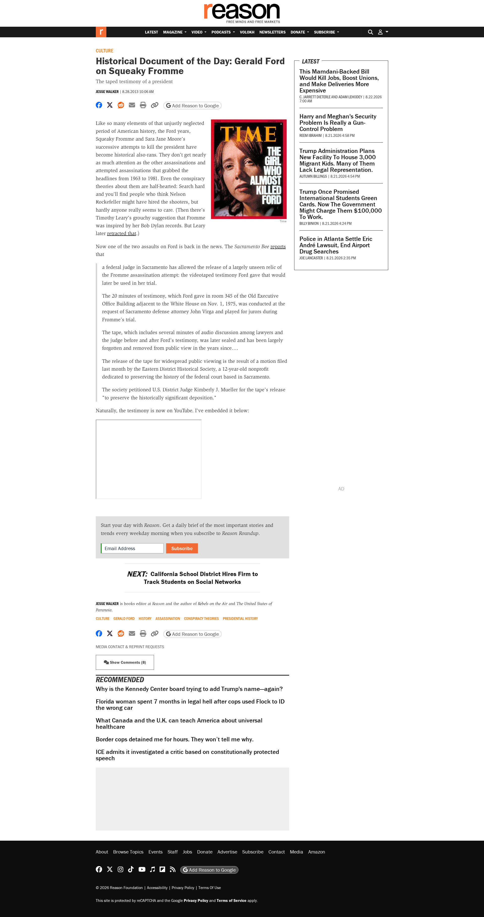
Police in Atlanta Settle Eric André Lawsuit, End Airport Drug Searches (335, 245)
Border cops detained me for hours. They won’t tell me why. (175, 739)
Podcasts (221, 32)
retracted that (121, 233)
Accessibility (157, 887)
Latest (151, 32)
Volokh (247, 32)
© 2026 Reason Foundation (119, 887)
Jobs (187, 851)
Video (197, 32)
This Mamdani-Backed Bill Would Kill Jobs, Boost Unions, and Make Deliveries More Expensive (339, 81)
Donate (298, 32)
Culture (104, 50)
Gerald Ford (124, 618)
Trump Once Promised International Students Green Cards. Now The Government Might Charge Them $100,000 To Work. (340, 204)
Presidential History (240, 618)
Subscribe (325, 32)
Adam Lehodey (350, 96)
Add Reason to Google (195, 105)
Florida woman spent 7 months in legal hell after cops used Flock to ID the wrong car (190, 705)
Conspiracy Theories (201, 618)
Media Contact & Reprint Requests (130, 646)
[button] (383, 32)
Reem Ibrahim (310, 135)
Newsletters (272, 32)
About (102, 851)
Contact (276, 851)
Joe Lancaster (311, 257)
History (145, 618)
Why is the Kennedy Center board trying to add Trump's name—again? (189, 689)
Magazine (173, 32)
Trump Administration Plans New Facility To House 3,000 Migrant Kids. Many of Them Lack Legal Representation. (337, 160)
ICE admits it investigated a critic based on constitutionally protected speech (187, 755)
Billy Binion (309, 223)
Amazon (316, 851)
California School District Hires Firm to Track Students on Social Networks (192, 578)
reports (278, 246)
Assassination (168, 618)
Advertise (227, 851)
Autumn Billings (313, 176)
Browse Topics (128, 851)
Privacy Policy (183, 887)
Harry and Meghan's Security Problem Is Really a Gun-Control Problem (337, 122)
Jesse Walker (107, 91)
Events (155, 851)
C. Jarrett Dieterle (314, 96)
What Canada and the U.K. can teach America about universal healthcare (179, 723)
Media (296, 851)
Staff (173, 851)
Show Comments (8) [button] (127, 662)
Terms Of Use (209, 887)
